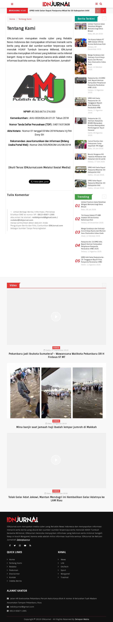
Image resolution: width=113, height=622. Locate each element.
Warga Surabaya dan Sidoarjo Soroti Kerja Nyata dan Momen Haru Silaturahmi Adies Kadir (97, 59)
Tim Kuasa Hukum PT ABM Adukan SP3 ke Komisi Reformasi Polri (97, 41)
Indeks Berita (15, 581)
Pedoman (13, 570)
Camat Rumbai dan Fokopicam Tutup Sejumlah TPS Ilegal (95, 143)
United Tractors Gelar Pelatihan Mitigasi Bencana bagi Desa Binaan (96, 27)
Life (62, 563)
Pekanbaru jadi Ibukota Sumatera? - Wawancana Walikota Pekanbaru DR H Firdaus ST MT (56, 355)
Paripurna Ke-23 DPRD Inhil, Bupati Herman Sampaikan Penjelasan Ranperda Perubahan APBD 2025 (97, 83)
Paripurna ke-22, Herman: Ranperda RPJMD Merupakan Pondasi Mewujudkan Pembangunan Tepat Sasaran (96, 124)
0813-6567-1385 (17, 611)
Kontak (12, 577)
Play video (56, 317)
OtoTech (64, 566)
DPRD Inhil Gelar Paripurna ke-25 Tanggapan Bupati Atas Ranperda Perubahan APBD (95, 103)
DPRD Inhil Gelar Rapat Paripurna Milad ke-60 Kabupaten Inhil (96, 169)
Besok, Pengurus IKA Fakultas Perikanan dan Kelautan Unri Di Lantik (97, 156)
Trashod (64, 577)
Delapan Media (82, 619)
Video (56, 348)
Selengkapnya (23, 540)
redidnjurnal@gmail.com (22, 607)
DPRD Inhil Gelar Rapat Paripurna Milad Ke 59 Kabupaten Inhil (59, 10)
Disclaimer (14, 574)
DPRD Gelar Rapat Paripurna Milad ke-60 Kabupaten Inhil (96, 183)
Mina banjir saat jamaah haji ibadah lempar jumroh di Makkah (56, 427)
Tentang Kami (25, 19)
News (63, 559)
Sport (63, 570)
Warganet (65, 574)
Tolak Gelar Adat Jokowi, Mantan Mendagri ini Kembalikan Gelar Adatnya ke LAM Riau (56, 499)
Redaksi (13, 566)
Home (12, 19)
